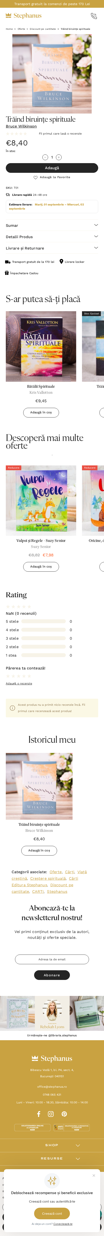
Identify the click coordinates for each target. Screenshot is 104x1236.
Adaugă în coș (41, 412)
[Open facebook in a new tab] (38, 1113)
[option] (41, 520)
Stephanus (57, 891)
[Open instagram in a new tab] (51, 1113)
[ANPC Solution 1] (33, 1127)
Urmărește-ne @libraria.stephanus (52, 1035)
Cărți (69, 872)
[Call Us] (94, 16)
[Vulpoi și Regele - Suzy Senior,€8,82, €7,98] (41, 500)
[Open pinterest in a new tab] (64, 1113)
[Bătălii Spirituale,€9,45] (41, 346)
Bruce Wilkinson (21, 126)
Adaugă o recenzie (19, 683)
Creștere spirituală (48, 878)
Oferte (56, 872)
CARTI (38, 891)
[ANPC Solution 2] (71, 1127)
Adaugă (52, 168)
